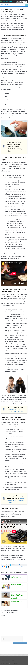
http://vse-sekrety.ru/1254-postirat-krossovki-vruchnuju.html (16, 500)
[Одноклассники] (4, 567)
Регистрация (19, 1)
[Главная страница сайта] (6, 1)
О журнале (3, 662)
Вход (25, 1)
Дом (20, 564)
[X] (8, 567)
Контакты (15, 662)
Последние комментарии (6, 663)
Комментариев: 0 (23, 566)
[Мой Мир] (6, 567)
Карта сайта (15, 663)
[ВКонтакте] (2, 567)
